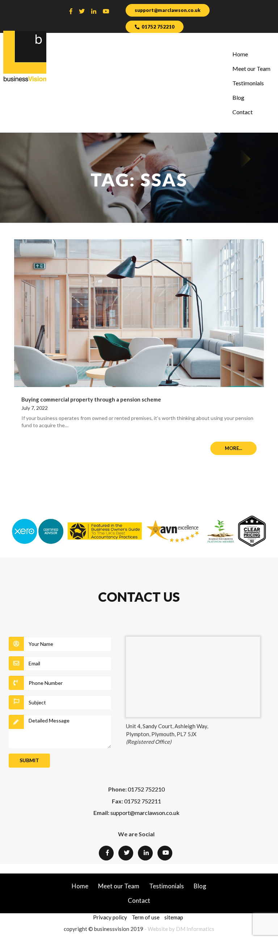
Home (240, 54)
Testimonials (248, 83)
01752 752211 (142, 801)
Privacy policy (110, 917)
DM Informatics (195, 929)
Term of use (146, 917)
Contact (242, 111)
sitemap (173, 917)
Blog (238, 97)
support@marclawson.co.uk (168, 10)
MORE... (233, 448)
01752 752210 (158, 27)
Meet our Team (251, 68)
